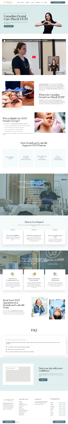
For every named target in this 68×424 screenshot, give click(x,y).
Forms (32, 2)
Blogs (46, 2)
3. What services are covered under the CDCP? (16, 349)
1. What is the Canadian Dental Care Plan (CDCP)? (16, 339)
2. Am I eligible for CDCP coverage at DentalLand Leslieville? (18, 346)
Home (19, 2)
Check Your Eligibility (12, 236)
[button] (34, 340)
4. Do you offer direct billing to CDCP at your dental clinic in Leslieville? (20, 351)
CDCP (42, 2)
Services (27, 2)
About (22, 2)
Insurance (38, 2)
